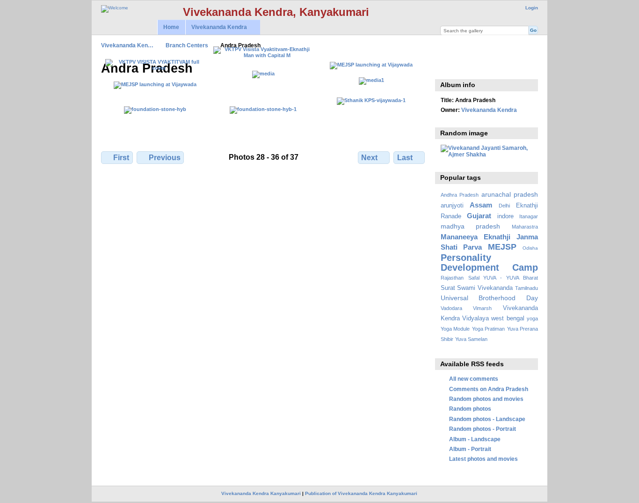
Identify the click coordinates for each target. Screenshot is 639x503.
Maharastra (525, 226)
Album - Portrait (470, 449)
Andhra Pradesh (460, 195)
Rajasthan (452, 278)
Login (531, 7)
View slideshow (446, 67)
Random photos (470, 409)
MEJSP (502, 247)
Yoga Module (455, 329)
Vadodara (451, 308)
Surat (448, 288)
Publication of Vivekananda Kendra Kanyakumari (361, 493)
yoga (532, 318)
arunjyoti (452, 205)
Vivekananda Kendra (216, 27)
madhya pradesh (471, 226)
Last (405, 158)
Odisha (530, 248)
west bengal (507, 318)
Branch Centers (187, 45)
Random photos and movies (486, 399)
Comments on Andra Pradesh (488, 389)
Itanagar (528, 216)
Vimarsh (482, 308)
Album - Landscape (475, 439)
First (121, 158)
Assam (481, 205)
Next (369, 158)
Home (171, 27)
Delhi (504, 205)
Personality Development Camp (489, 262)
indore (505, 216)
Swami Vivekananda (485, 288)
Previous (165, 158)
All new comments (473, 379)
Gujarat (479, 216)
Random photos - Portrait (482, 429)
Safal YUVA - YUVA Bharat (503, 278)
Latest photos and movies (483, 459)
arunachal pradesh (509, 194)
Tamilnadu (526, 288)
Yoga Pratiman (488, 329)
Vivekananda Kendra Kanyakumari (261, 493)
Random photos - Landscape (487, 419)
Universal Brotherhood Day (489, 298)
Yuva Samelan (471, 339)
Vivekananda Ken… (127, 45)
